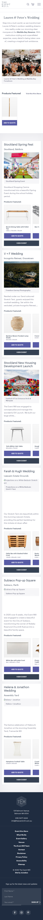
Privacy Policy (21, 857)
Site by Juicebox (21, 873)
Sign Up (35, 902)
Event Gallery (21, 838)
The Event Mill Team (22, 846)
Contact (21, 850)
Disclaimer (21, 853)
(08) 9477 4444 (21, 818)
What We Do (21, 835)
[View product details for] (9, 109)
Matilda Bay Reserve (26, 32)
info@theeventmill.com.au (21, 821)
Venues (21, 842)
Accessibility (21, 861)
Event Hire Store (21, 831)
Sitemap (21, 864)
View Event (21, 243)
